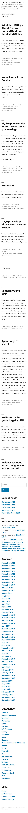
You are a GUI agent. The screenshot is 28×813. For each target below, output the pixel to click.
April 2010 (5, 667)
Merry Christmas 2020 (10, 513)
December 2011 (7, 648)
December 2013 (8, 629)
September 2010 (8, 664)
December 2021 (8, 571)
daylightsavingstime (8, 253)
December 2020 (8, 574)
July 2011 (5, 653)
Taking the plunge (18, 550)
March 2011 (6, 656)
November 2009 (8, 678)
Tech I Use (5, 767)
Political (8, 60)
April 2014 (5, 626)
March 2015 (6, 607)
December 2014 (8, 615)
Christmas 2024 (8, 505)
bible (4, 170)
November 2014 (8, 618)
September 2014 (8, 623)
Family (4, 732)
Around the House (8, 715)
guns (4, 62)
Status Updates (12, 106)
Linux (3, 748)
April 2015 (5, 604)
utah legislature (18, 253)
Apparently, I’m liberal (10, 343)
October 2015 (7, 588)
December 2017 (8, 582)
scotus (19, 170)
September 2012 (8, 640)
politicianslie (9, 62)
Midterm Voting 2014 (10, 292)
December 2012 (8, 634)
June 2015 (5, 599)
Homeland (7, 185)
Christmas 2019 (16, 540)
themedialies (16, 62)
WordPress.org (7, 799)
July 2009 (5, 684)
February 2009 (7, 692)
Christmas (5, 721)
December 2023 (8, 568)
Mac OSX (5, 751)
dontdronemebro (7, 108)
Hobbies (4, 740)
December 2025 (8, 563)
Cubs (3, 724)
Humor (4, 402)
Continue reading (7, 159)
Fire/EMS (5, 735)
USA (12, 60)
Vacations (5, 778)
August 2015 (6, 593)
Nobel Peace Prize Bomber (12, 79)
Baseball (4, 718)
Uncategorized (7, 773)
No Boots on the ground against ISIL (12, 419)
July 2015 (5, 596)
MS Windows (6, 757)
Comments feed (8, 796)
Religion (10, 168)
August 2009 (6, 681)
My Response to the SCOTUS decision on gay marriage (13, 126)
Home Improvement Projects (13, 743)
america (5, 208)
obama (14, 108)
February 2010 (7, 670)
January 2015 (7, 612)
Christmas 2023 (8, 507)
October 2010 (7, 662)
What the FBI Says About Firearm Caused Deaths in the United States (12, 30)
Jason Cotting (6, 58)
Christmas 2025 (8, 502)
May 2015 (5, 601)
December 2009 (8, 675)
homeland (10, 208)
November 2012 (8, 637)
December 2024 (8, 566)
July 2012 (5, 642)
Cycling (4, 726)
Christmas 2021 (8, 510)
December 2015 (8, 585)
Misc (3, 754)
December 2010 (8, 659)
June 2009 (5, 686)
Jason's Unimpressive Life (11, 2)
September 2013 (8, 632)
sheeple (12, 277)
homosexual (9, 170)
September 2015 (8, 590)
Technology (6, 770)
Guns (4, 60)
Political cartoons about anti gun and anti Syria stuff (12, 465)
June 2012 (5, 645)
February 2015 (7, 610)
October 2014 (7, 621)
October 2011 (7, 651)
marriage (15, 170)
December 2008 (8, 697)
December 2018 (8, 579)
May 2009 (5, 689)
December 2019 (8, 577)
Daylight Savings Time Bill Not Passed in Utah (13, 224)
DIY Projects (6, 729)
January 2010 (7, 673)
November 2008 (8, 700)
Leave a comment (7, 64)
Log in (3, 791)
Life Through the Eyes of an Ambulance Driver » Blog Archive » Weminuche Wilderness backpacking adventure (13, 546)
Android (4, 713)
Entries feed (6, 794)
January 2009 (7, 695)
